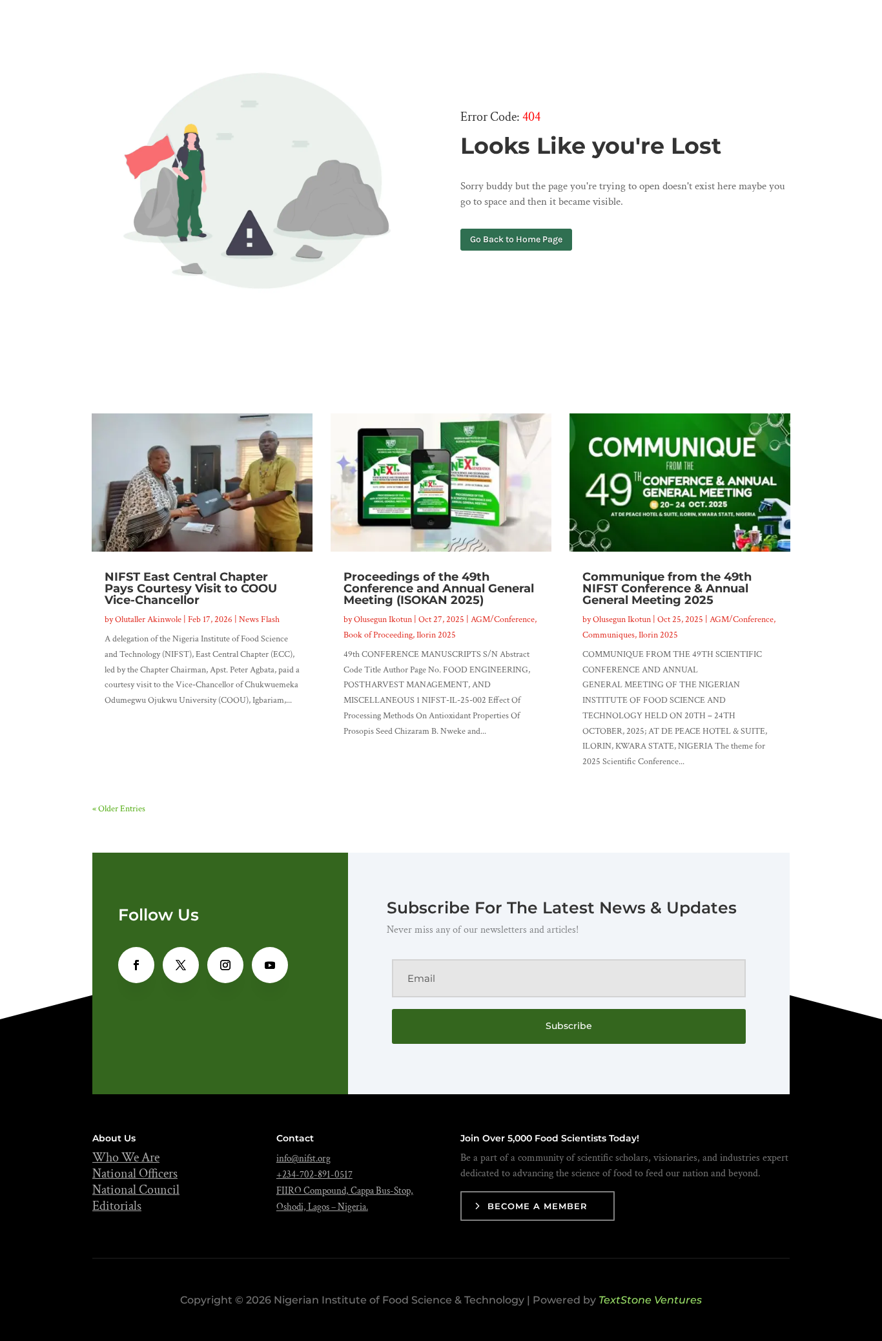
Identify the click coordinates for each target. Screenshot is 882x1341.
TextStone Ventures (650, 1300)
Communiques (608, 635)
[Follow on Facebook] (136, 965)
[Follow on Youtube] (270, 965)
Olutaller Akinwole (148, 619)
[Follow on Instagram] (225, 965)
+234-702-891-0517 (314, 1175)
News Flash (259, 619)
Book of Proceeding (378, 635)
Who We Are (125, 1157)
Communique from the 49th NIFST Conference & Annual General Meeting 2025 (667, 588)
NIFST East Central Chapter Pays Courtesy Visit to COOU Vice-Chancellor (191, 588)
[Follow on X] (181, 965)
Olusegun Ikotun (383, 619)
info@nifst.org (303, 1158)
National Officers (135, 1173)
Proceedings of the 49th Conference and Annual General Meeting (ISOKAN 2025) (439, 588)
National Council (135, 1189)
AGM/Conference (503, 619)
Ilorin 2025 (436, 635)
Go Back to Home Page (516, 239)
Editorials (116, 1206)
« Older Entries (118, 809)
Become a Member (537, 1206)
